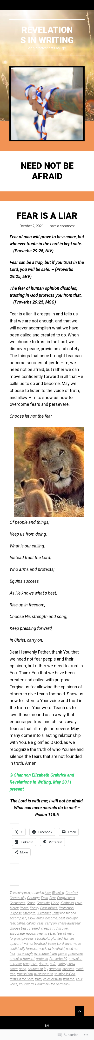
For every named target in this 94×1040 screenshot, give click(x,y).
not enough (25, 954)
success (68, 969)
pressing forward (22, 959)
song (22, 969)
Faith (44, 898)
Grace (31, 903)
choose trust (18, 928)
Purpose (16, 913)
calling (31, 923)
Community (18, 898)
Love (78, 903)
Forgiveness (66, 898)
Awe (48, 893)
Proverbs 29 (58, 959)
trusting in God (64, 974)
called (21, 923)
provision (75, 959)
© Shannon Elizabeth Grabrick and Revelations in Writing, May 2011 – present (42, 782)
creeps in (47, 928)
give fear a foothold (35, 938)
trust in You (25, 974)
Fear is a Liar (47, 216)
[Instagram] (47, 1025)
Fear (52, 898)
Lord (60, 943)
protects (42, 959)
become (51, 918)
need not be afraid (52, 949)
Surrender (44, 913)
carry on (51, 923)
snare (14, 969)
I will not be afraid (34, 943)
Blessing (58, 893)
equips (31, 933)
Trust (55, 913)
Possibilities (48, 908)
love (68, 943)
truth (38, 979)
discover (62, 928)
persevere (75, 954)
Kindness (67, 903)
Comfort (72, 893)
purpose (16, 964)
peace (62, 954)
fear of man (65, 933)
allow (31, 918)
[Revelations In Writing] (47, 103)
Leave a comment (61, 226)
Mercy (14, 908)
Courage (33, 898)
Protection (66, 908)
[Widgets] (79, 1011)
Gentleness (17, 903)
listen (52, 943)
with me (68, 979)
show (71, 964)
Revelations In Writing (47, 35)
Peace (24, 908)
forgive (15, 938)
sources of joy (38, 969)
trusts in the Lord (22, 979)
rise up (43, 964)
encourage (17, 933)
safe (53, 964)
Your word (26, 984)
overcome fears (45, 954)
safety (62, 964)
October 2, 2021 (32, 226)
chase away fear (69, 923)
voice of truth (52, 979)
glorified (57, 938)
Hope (55, 903)
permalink (63, 984)
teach (79, 969)
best (62, 918)
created (34, 928)
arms (40, 918)
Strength (29, 913)
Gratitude (43, 903)
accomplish (18, 918)
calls (40, 923)
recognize (30, 964)
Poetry (34, 908)
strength (55, 969)
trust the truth (43, 974)
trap (12, 974)
